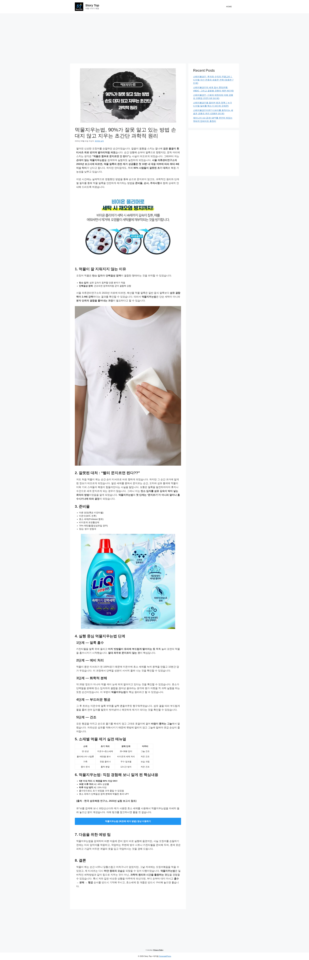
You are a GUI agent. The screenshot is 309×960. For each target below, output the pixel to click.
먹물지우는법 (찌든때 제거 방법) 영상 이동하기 (128, 821)
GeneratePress (165, 956)
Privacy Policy (158, 950)
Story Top (92, 5)
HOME (229, 7)
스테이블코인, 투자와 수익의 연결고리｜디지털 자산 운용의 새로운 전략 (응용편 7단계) (213, 79)
